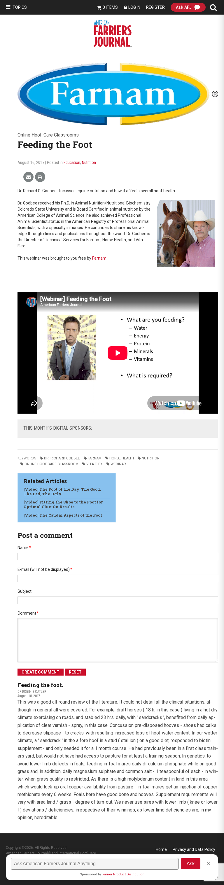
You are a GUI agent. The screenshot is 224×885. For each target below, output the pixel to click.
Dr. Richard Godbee (62, 458)
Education (72, 162)
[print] (40, 177)
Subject (25, 591)
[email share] (28, 177)
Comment (28, 613)
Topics (20, 7)
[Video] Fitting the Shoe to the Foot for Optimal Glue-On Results (63, 504)
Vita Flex (94, 464)
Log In (134, 7)
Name (24, 547)
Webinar (118, 464)
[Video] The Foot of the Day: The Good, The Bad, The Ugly (62, 491)
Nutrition (89, 162)
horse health (121, 458)
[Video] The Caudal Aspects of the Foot (63, 515)
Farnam (99, 258)
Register (155, 7)
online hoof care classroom (51, 464)
